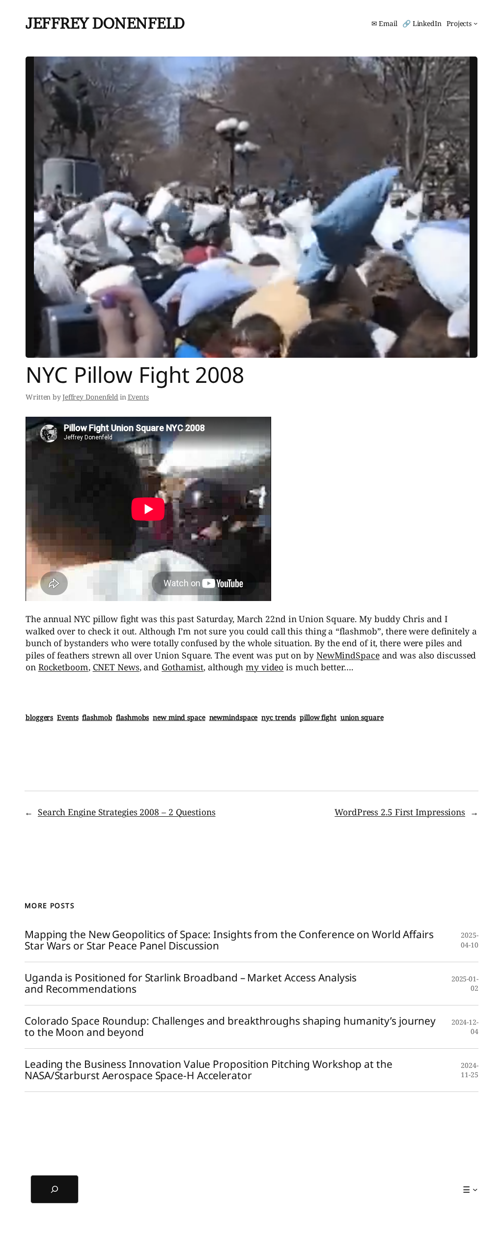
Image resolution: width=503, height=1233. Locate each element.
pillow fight (318, 717)
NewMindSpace (348, 655)
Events (138, 396)
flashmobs (132, 717)
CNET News (116, 667)
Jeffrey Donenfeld (105, 23)
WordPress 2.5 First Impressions (400, 812)
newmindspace (233, 717)
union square (362, 717)
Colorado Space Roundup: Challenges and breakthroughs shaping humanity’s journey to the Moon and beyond (230, 1026)
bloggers (39, 717)
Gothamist (182, 667)
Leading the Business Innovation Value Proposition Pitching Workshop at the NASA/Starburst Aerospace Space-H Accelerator (208, 1070)
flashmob (97, 717)
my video (264, 667)
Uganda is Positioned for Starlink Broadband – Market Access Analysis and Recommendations (191, 983)
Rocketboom (63, 667)
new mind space (179, 717)
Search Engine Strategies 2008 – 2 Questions (127, 812)
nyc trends (278, 717)
